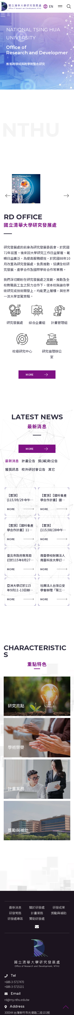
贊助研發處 (37, 918)
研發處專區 (15, 918)
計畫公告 (28, 460)
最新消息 (12, 460)
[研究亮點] (37, 696)
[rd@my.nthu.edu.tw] (37, 926)
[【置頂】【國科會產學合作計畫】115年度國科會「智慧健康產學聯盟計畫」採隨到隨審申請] (21, 531)
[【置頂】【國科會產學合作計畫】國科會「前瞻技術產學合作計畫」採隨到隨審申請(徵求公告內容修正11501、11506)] (54, 501)
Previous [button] (8, 196)
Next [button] (66, 196)
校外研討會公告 (33, 469)
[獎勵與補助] (37, 820)
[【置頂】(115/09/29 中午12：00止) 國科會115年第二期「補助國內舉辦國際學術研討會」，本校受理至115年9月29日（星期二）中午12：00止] (21, 501)
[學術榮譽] (37, 737)
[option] (37, 45)
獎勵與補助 (58, 913)
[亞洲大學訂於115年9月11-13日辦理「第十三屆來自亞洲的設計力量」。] (21, 591)
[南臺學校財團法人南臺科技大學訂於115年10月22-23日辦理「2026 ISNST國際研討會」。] (54, 561)
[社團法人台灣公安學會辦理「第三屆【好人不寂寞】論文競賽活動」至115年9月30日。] (54, 591)
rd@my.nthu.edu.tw (17, 1000)
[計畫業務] (37, 779)
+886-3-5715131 (14, 987)
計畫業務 (37, 913)
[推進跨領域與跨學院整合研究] (37, 45)
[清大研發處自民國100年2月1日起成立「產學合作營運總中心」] (37, 953)
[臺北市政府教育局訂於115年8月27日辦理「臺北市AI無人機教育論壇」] (21, 561)
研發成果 (59, 907)
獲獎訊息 (12, 469)
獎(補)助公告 (48, 460)
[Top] (66, 1007)
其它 (51, 469)
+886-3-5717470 (14, 982)
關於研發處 (37, 907)
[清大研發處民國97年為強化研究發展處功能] (20, 6)
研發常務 (15, 913)
